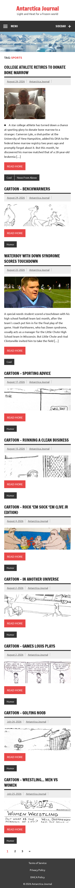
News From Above (27, 177)
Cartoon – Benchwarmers (27, 189)
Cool (9, 177)
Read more (15, 166)
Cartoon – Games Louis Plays (29, 646)
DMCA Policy (37, 877)
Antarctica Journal (37, 8)
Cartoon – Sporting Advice (27, 373)
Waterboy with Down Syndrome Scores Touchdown (32, 258)
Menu (14, 26)
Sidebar (61, 26)
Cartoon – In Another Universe (31, 579)
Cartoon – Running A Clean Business (36, 440)
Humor (10, 244)
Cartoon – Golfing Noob (25, 713)
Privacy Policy (37, 870)
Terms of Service (38, 863)
